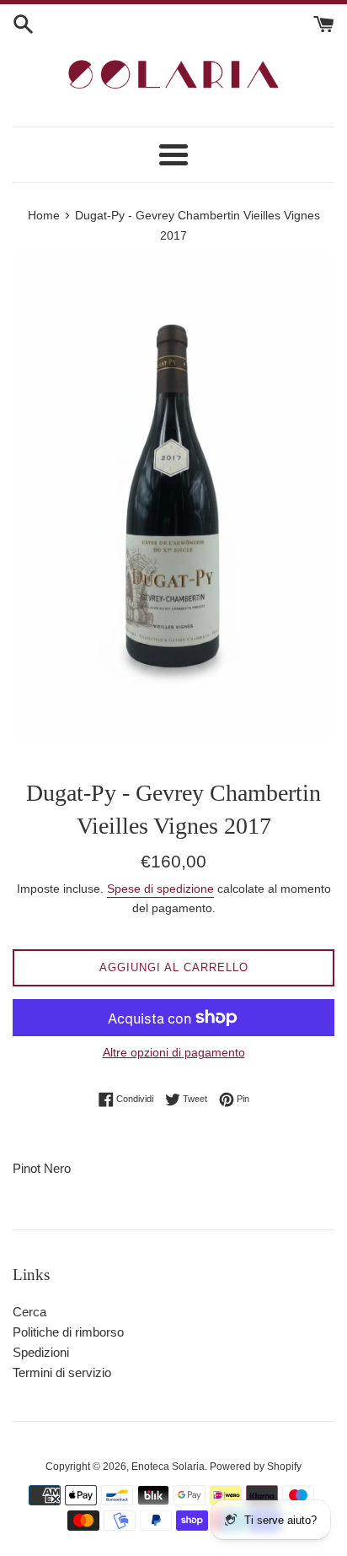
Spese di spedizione (160, 888)
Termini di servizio (62, 1372)
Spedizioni (41, 1352)
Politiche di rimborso (68, 1332)
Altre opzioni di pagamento (174, 1052)
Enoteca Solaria (168, 1466)
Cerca (29, 1312)
